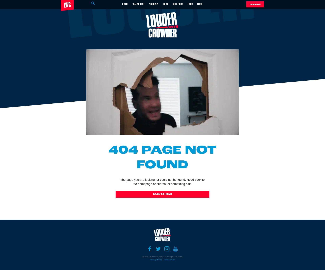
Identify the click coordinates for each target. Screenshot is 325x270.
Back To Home (162, 194)
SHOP (165, 4)
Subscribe (255, 4)
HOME (125, 4)
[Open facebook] (150, 249)
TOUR (190, 4)
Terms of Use (169, 260)
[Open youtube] (175, 249)
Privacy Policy (156, 260)
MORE (200, 4)
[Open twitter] (158, 249)
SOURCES (153, 4)
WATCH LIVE (139, 4)
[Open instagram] (167, 249)
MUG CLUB (178, 4)
